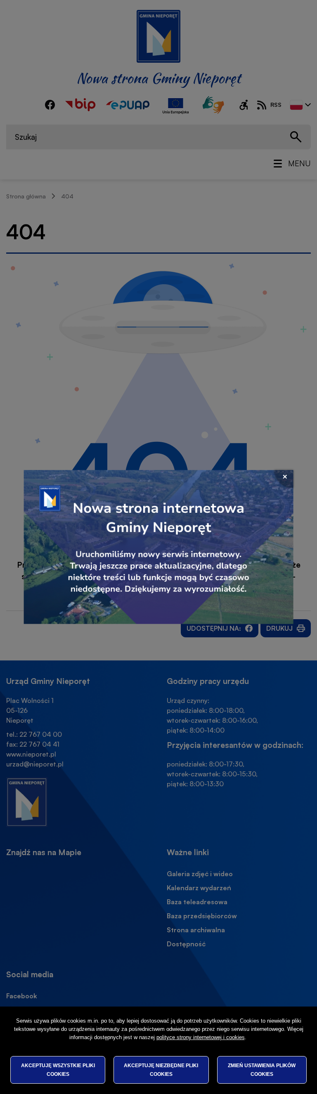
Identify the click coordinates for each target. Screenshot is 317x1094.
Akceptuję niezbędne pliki (161, 1070)
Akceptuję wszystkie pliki (58, 1070)
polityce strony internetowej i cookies (200, 1037)
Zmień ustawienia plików (262, 1070)
